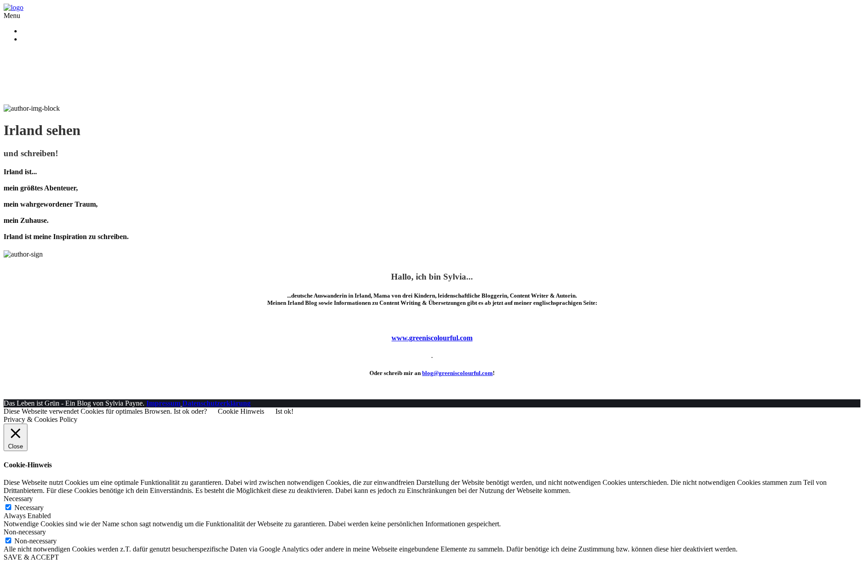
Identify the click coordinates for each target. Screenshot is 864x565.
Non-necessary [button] (25, 532)
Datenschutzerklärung (53, 39)
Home (30, 31)
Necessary (29, 507)
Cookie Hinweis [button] (241, 411)
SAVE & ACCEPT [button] (31, 557)
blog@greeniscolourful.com (457, 373)
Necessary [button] (18, 498)
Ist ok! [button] (284, 411)
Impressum (163, 403)
